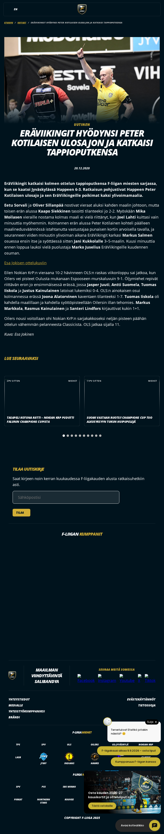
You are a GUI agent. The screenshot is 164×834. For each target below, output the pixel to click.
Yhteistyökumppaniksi (27, 711)
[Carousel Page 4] (76, 435)
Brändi (14, 717)
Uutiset (22, 22)
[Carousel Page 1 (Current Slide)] (64, 435)
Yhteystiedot (19, 699)
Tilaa (20, 512)
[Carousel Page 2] (68, 435)
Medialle (16, 705)
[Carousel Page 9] (96, 435)
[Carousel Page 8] (92, 435)
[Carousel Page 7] (88, 435)
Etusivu (8, 22)
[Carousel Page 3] (72, 435)
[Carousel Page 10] (100, 435)
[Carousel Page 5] (80, 435)
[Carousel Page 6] (84, 435)
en (15, 9)
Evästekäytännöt (141, 699)
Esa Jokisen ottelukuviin (25, 262)
